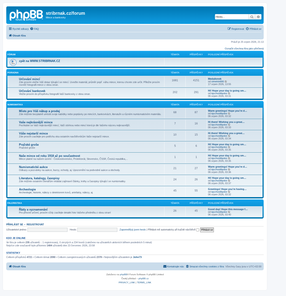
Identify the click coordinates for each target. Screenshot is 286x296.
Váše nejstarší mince (33, 133)
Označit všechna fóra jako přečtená (244, 48)
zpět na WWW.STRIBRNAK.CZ (39, 61)
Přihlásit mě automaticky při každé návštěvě (172, 229)
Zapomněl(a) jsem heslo (133, 229)
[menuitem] (34, 29)
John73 (137, 257)
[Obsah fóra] (26, 14)
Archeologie (27, 189)
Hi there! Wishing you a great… (226, 122)
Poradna (13, 72)
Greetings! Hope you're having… (227, 189)
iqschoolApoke (219, 93)
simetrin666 (217, 81)
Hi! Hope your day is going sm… (227, 90)
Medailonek (214, 78)
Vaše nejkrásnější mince (36, 122)
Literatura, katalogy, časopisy (39, 178)
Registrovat (35, 224)
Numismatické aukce (33, 167)
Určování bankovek (32, 91)
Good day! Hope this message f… (228, 209)
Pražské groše (29, 144)
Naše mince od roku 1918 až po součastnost (49, 156)
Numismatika (15, 104)
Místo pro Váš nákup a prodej (39, 111)
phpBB (123, 274)
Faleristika (14, 203)
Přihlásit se (14, 224)
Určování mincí (29, 79)
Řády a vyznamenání (33, 209)
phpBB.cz (144, 278)
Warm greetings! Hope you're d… (227, 110)
